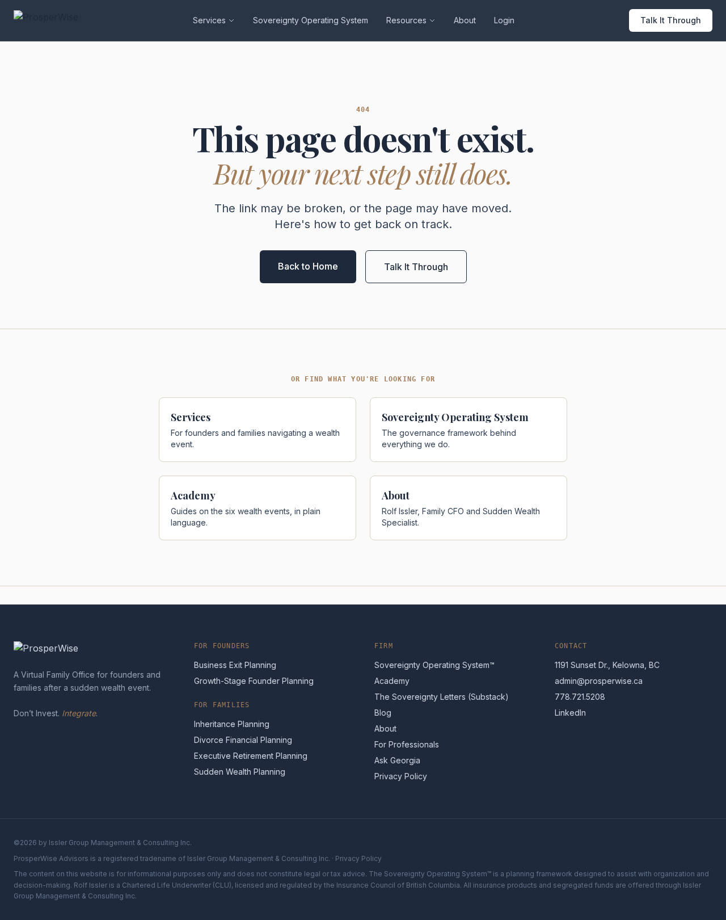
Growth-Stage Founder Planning (254, 681)
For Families (222, 705)
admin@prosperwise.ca (599, 681)
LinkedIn (570, 712)
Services (209, 20)
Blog (382, 712)
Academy (392, 681)
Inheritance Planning (231, 724)
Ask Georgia (397, 760)
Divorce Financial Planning (243, 740)
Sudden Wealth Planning (239, 771)
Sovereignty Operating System (310, 20)
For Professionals (406, 744)
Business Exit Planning (235, 665)
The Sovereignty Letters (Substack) (441, 696)
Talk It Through (670, 20)
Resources (406, 20)
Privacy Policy (400, 776)
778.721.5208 (580, 696)
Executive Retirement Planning (250, 756)
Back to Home (308, 266)
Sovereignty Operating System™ (434, 665)
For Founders (222, 646)
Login (504, 20)
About (465, 20)
